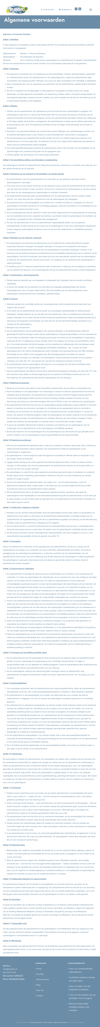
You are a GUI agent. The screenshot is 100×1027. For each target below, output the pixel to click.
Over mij (40, 990)
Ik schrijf (40, 974)
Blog (38, 985)
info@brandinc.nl (10, 969)
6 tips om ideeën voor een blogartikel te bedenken (80, 988)
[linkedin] (79, 9)
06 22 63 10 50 (9, 972)
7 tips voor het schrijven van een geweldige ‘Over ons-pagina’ (82, 996)
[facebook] (76, 9)
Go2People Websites (36, 1022)
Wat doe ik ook (43, 979)
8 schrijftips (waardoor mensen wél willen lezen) (82, 979)
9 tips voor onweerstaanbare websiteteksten (80, 970)
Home (39, 969)
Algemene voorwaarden (60, 1022)
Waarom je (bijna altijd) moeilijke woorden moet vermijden (79, 1006)
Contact (40, 996)
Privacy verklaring (48, 1022)
